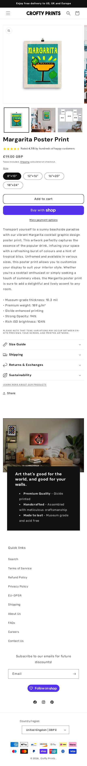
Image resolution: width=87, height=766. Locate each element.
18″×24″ (13, 185)
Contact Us (16, 641)
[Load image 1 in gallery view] (16, 120)
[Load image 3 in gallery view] (43, 120)
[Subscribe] (74, 674)
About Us (14, 614)
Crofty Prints (47, 758)
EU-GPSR (14, 595)
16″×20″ (54, 176)
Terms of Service (20, 568)
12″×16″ (33, 176)
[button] (8, 13)
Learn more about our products (25, 385)
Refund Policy (18, 577)
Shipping (25, 162)
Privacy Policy (18, 586)
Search (13, 559)
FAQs (11, 623)
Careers (13, 632)
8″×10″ (12, 176)
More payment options (43, 220)
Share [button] (11, 393)
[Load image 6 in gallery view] (70, 120)
